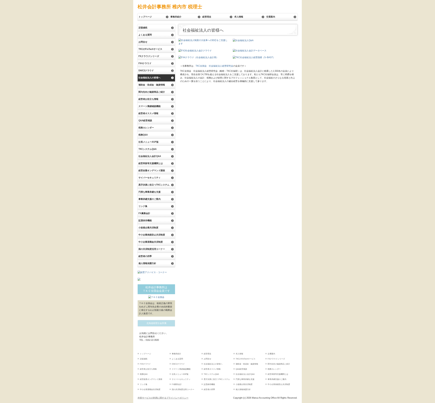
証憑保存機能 (145, 220)
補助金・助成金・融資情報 (151, 84)
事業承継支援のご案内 (149, 199)
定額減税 (142, 27)
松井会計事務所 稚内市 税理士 (170, 6)
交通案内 (270, 16)
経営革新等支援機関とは (150, 163)
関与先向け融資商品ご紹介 (151, 92)
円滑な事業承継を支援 (149, 192)
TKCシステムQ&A (147, 149)
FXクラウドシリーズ (148, 56)
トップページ (145, 16)
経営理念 (206, 16)
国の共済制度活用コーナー (151, 249)
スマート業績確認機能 (149, 106)
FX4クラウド (144, 63)
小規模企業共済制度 (148, 227)
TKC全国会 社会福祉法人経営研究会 (214, 66)
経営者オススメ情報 (148, 113)
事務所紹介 (175, 16)
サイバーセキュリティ (149, 177)
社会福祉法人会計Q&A (149, 156)
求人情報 (238, 16)
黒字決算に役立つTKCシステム (153, 184)
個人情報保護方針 (147, 263)
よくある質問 (145, 34)
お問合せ (142, 42)
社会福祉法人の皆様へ (149, 77)
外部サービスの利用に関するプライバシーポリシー (163, 398)
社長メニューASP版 (148, 142)
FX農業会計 (144, 213)
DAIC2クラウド (146, 70)
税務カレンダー (146, 127)
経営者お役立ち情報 (148, 99)
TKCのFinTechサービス (150, 49)
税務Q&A (143, 134)
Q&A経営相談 (145, 120)
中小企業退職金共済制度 (150, 242)
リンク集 (142, 206)
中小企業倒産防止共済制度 (151, 234)
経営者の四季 (145, 256)
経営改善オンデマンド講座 (151, 170)
